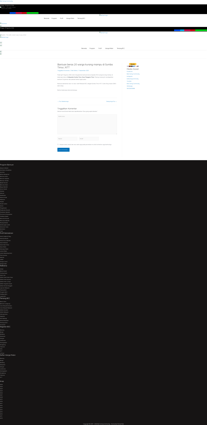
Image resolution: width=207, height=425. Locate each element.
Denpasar (2, 336)
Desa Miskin (3, 247)
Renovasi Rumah (4, 218)
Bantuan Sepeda (4, 178)
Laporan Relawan (4, 288)
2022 (1, 393)
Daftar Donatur (4, 310)
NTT (1, 351)
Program (54, 18)
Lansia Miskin (3, 251)
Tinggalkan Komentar (63, 70)
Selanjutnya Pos (111, 101)
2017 (1, 403)
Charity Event (3, 273)
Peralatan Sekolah (5, 212)
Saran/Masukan (4, 320)
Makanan (2, 199)
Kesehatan (3, 195)
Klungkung (3, 344)
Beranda (46, 18)
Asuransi (2, 172)
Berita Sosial (3, 271)
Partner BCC (3, 290)
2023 (1, 391)
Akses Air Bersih (4, 168)
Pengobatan (3, 208)
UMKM (1, 259)
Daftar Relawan (4, 312)
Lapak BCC (3, 296)
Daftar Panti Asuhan (5, 279)
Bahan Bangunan (4, 174)
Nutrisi (1, 206)
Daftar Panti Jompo (5, 281)
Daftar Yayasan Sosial (6, 283)
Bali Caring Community (6, 1)
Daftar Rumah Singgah (6, 286)
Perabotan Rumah (5, 210)
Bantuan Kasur (4, 176)
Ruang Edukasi (4, 222)
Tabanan (2, 347)
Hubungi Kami (4, 314)
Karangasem (3, 342)
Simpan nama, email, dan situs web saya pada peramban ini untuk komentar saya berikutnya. (86, 144)
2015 (1, 407)
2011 (1, 416)
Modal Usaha (3, 203)
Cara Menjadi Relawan (6, 308)
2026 (1, 384)
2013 (1, 412)
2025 (1, 386)
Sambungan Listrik (5, 225)
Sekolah (2, 257)
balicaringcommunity (132, 79)
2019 (1, 399)
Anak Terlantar (4, 242)
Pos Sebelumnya (63, 101)
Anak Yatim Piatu (4, 245)
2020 (1, 397)
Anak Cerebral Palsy (5, 236)
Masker (2, 201)
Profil (61, 18)
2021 (1, 395)
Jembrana (3, 340)
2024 (1, 388)
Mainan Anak (3, 197)
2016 (1, 405)
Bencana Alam (4, 185)
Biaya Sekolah (4, 187)
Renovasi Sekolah (4, 220)
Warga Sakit (3, 263)
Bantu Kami (3, 301)
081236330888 (131, 88)
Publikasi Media (4, 216)
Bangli (1, 332)
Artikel (1, 269)
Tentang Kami (3, 322)
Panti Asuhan (3, 255)
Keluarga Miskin (4, 249)
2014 (1, 409)
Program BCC (3, 292)
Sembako (2, 229)
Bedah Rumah (4, 182)
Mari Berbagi (3, 318)
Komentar (2, 324)
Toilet (1, 231)
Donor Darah (3, 189)
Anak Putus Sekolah (5, 240)
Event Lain (2, 275)
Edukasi (2, 191)
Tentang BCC (81, 18)
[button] (54, 18)
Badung (2, 330)
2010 (1, 418)
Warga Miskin (70, 18)
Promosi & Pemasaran (6, 214)
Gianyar (2, 338)
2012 (1, 414)
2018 (1, 401)
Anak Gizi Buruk (4, 238)
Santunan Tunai (4, 227)
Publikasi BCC (3, 294)
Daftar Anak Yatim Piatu (6, 277)
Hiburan (2, 193)
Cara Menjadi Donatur (6, 305)
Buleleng (2, 334)
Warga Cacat (3, 261)
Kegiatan (2, 316)
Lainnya (2, 353)
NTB (1, 349)
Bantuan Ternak (4, 180)
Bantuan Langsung (5, 303)
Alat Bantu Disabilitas (5, 170)
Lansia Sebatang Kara (6, 253)
